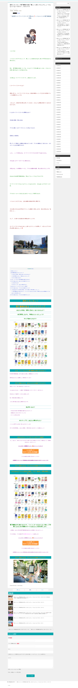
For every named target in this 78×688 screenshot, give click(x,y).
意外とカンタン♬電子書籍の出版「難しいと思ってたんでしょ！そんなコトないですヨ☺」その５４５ (29, 602)
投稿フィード (59, 171)
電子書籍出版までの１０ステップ (17, 272)
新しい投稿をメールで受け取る (15, 672)
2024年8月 (59, 112)
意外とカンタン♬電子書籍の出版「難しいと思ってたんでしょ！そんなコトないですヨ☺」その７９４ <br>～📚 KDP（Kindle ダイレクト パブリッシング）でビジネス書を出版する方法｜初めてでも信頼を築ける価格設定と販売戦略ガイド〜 (32, 613)
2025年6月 (59, 87)
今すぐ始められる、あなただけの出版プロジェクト (20, 281)
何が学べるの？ (15, 282)
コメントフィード (60, 174)
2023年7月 (59, 144)
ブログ (20, 10)
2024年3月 (59, 124)
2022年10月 (59, 151)
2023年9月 (59, 139)
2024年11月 (59, 104)
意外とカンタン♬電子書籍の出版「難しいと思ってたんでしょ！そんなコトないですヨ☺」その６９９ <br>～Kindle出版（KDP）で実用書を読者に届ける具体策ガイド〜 (32, 597)
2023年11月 (59, 134)
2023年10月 (59, 136)
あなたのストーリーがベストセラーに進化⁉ (18, 286)
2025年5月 (59, 90)
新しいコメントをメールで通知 (15, 669)
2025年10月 (59, 77)
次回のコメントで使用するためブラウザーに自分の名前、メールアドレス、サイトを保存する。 (27, 654)
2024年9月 (59, 109)
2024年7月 (59, 114)
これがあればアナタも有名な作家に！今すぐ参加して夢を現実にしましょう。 (25, 289)
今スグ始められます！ (16, 277)
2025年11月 (59, 75)
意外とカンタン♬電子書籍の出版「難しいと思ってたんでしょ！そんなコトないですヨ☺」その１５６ (42, 629)
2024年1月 (59, 129)
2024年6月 (59, 117)
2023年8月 (59, 141)
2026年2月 (59, 68)
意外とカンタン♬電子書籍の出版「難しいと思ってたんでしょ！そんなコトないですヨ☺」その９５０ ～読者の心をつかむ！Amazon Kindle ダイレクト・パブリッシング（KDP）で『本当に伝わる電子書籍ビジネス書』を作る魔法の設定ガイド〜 (63, 13)
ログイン (58, 169)
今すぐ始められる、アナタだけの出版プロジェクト (20, 294)
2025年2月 (59, 97)
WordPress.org (59, 176)
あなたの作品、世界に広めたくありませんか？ (21, 274)
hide (32, 268)
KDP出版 (11, 10)
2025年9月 (59, 80)
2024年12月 (59, 102)
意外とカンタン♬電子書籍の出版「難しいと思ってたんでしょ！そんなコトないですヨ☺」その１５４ (20, 629)
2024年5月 (59, 119)
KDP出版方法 (16, 10)
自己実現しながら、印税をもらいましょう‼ (20, 276)
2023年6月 (59, 146)
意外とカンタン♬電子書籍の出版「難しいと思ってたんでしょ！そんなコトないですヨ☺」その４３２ (29, 607)
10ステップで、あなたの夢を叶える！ (19, 284)
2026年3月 (59, 65)
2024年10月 (59, 107)
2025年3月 (59, 95)
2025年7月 (59, 85)
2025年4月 (59, 92)
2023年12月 (59, 131)
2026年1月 (59, 70)
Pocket (18, 13)
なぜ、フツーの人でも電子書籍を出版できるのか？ (20, 279)
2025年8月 (59, 82)
